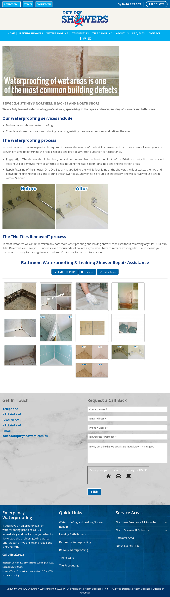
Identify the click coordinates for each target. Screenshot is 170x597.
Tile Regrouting (69, 565)
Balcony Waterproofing (73, 550)
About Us (122, 33)
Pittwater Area (125, 538)
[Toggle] (166, 522)
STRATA (28, 4)
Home (11, 33)
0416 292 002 (11, 414)
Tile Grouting (102, 33)
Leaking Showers (31, 33)
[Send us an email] (89, 39)
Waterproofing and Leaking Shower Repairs (81, 524)
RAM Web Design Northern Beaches (130, 588)
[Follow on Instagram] (85, 39)
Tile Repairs (80, 33)
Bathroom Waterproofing (75, 542)
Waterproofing (57, 33)
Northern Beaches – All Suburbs (136, 522)
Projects (138, 33)
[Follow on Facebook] (80, 39)
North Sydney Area (127, 545)
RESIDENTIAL (11, 4)
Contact (154, 33)
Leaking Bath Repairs (72, 534)
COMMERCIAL (44, 4)
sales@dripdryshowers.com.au (25, 436)
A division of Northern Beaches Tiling (87, 588)
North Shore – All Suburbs (132, 530)
